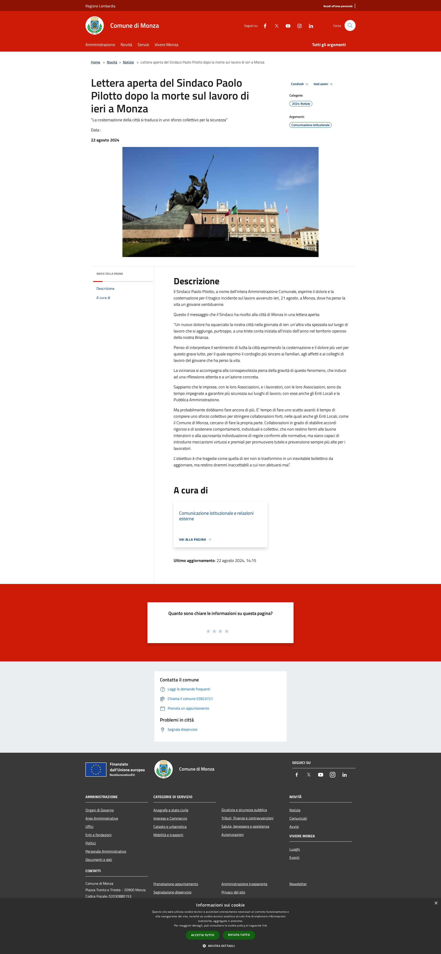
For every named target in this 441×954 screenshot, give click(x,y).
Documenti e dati (98, 859)
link (264, 925)
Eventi (294, 857)
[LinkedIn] (309, 25)
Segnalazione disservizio (172, 892)
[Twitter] (274, 25)
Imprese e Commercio (170, 818)
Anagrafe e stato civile (170, 810)
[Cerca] (350, 25)
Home (95, 62)
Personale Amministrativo (105, 851)
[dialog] (220, 926)
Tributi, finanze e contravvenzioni (247, 818)
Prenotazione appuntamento (175, 884)
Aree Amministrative (101, 818)
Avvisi (294, 826)
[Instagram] (297, 25)
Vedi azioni (321, 83)
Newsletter (298, 884)
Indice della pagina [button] (109, 273)
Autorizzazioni (232, 834)
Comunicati (298, 818)
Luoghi (294, 849)
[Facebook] (263, 25)
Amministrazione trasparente (244, 884)
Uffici (89, 826)
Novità (112, 62)
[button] (220, 945)
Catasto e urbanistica (170, 826)
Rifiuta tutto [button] (239, 935)
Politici (90, 843)
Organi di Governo (99, 810)
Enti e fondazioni (98, 835)
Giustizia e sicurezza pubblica (244, 810)
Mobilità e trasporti (168, 835)
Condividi (297, 83)
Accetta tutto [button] (202, 935)
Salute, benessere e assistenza (245, 826)
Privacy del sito (233, 892)
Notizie (128, 62)
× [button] (436, 903)
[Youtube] (286, 25)
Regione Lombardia (100, 6)
